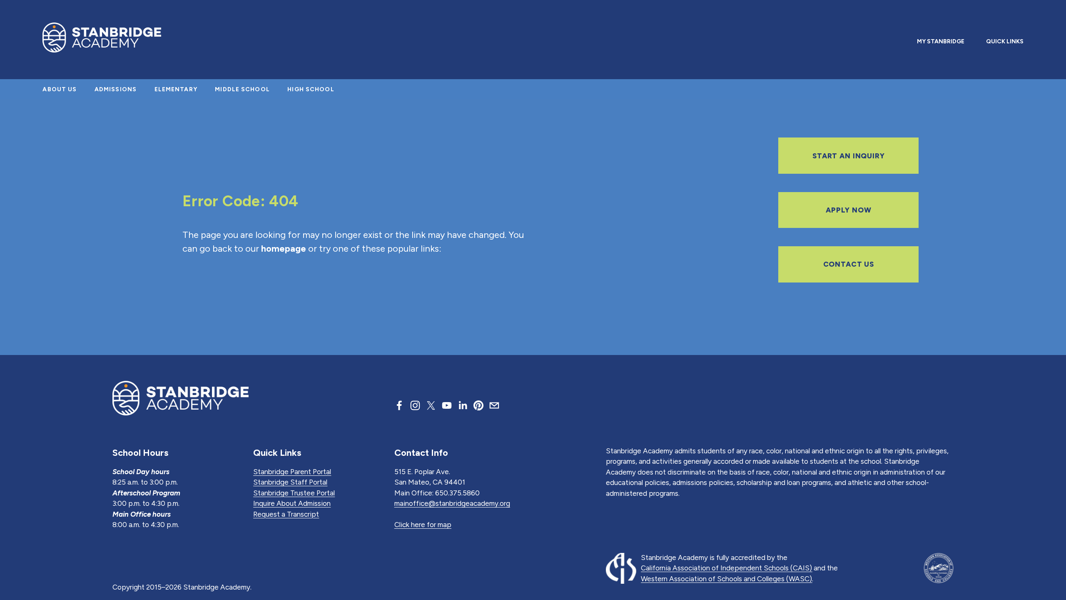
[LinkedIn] (463, 405)
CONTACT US (848, 264)
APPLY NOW (849, 210)
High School (310, 89)
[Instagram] (415, 405)
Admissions (116, 89)
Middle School (242, 89)
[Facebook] (399, 405)
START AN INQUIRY (848, 156)
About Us (59, 89)
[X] (431, 405)
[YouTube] (447, 405)
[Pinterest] (478, 405)
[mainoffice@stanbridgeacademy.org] (494, 405)
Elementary (175, 89)
